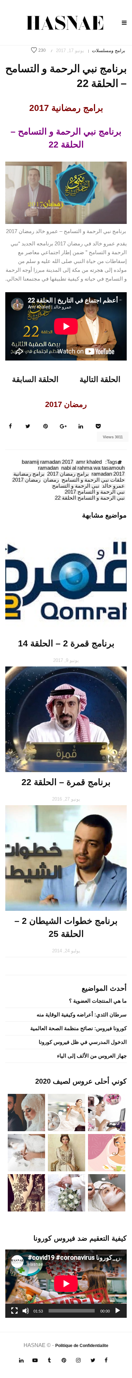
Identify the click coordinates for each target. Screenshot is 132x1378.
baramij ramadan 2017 (47, 462)
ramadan (48, 468)
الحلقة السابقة (35, 379)
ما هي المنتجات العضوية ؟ (98, 1001)
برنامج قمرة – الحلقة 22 (66, 782)
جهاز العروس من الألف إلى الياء (92, 1056)
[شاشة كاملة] (14, 1310)
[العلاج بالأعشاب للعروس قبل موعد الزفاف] (106, 1192)
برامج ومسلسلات (108, 50)
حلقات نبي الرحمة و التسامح (93, 480)
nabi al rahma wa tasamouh (93, 468)
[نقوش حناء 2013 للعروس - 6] (26, 1192)
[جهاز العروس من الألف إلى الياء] (106, 1112)
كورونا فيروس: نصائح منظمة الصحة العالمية (78, 1028)
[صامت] (25, 1310)
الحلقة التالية (100, 379)
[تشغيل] (117, 1310)
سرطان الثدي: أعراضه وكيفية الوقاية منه (82, 1014)
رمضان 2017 (26, 480)
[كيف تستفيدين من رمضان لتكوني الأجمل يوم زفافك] (106, 1152)
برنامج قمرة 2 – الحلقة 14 (66, 643)
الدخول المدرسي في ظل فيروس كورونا (83, 1042)
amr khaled (89, 462)
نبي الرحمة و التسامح (75, 486)
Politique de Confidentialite (81, 1345)
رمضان (51, 480)
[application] (66, 1283)
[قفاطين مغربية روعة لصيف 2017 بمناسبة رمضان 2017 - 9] (66, 1152)
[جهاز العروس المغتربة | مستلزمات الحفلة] (26, 1152)
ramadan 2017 (108, 474)
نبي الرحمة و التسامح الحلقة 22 (90, 498)
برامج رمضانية (28, 474)
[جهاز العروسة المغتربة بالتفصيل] (66, 1112)
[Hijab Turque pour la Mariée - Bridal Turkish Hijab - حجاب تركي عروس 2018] (26, 1112)
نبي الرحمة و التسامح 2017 (95, 492)
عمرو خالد (113, 486)
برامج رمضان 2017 (68, 474)
